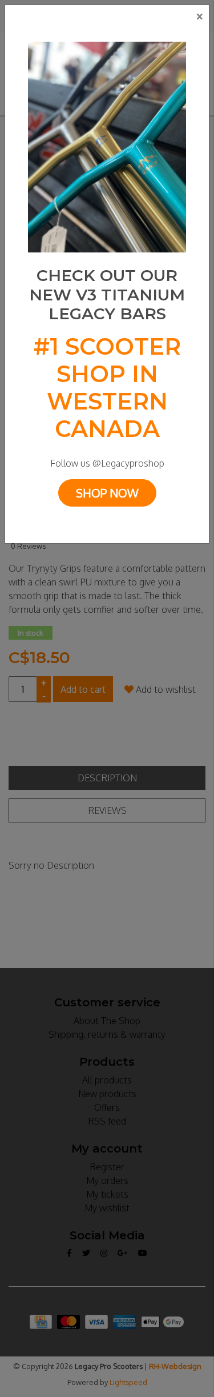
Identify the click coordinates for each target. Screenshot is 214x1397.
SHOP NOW (107, 492)
